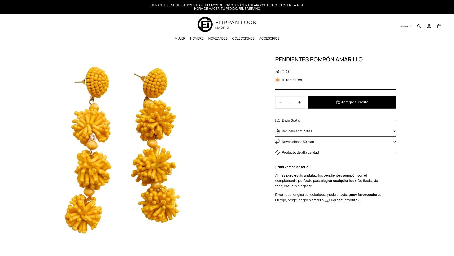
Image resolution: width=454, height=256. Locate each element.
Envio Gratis (291, 120)
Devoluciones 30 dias (298, 141)
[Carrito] (439, 26)
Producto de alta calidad (300, 152)
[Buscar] (419, 26)
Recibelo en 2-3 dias (297, 131)
